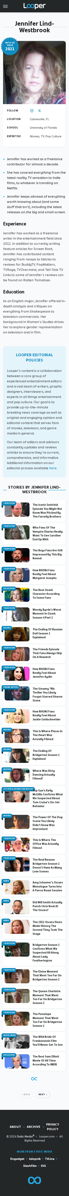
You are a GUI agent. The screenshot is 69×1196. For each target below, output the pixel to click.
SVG (43, 1166)
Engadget (17, 1159)
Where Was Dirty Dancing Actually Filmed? (44, 775)
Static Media (25, 1136)
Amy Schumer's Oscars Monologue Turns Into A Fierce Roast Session (48, 886)
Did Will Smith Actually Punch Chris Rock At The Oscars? (47, 906)
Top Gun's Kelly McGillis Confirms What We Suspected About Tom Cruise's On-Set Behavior (48, 798)
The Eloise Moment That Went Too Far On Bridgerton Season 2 (47, 975)
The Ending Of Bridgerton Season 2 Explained (46, 755)
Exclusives (9, 588)
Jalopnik (35, 1159)
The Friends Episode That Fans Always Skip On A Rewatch (47, 653)
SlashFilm (30, 1166)
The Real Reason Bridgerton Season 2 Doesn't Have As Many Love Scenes (47, 865)
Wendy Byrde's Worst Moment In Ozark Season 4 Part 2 (47, 614)
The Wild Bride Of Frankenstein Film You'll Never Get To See (48, 1041)
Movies (7, 729)
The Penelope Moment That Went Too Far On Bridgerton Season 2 (47, 1020)
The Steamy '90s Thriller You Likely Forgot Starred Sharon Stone (47, 694)
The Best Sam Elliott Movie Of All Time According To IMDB (46, 1060)
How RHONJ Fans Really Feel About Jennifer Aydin (44, 673)
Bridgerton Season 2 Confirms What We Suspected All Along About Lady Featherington (46, 952)
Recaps (7, 628)
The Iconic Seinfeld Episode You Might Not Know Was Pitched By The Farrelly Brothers (47, 511)
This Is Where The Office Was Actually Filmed (46, 844)
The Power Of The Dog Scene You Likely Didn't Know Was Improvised (47, 823)
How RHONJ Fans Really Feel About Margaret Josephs (45, 574)
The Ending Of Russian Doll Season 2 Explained (47, 633)
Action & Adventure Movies (18, 789)
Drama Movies (10, 687)
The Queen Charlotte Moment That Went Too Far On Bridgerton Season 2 (47, 997)
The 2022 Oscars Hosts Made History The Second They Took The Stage (48, 928)
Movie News (9, 1035)
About (15, 1127)
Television (9, 503)
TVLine (49, 1159)
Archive (33, 1127)
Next (42, 1094)
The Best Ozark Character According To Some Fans (46, 594)
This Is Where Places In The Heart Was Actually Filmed (47, 735)
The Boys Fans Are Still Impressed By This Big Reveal (47, 554)
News (6, 881)
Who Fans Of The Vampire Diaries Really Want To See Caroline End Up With (48, 533)
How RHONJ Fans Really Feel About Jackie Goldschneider (47, 715)
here (53, 468)
